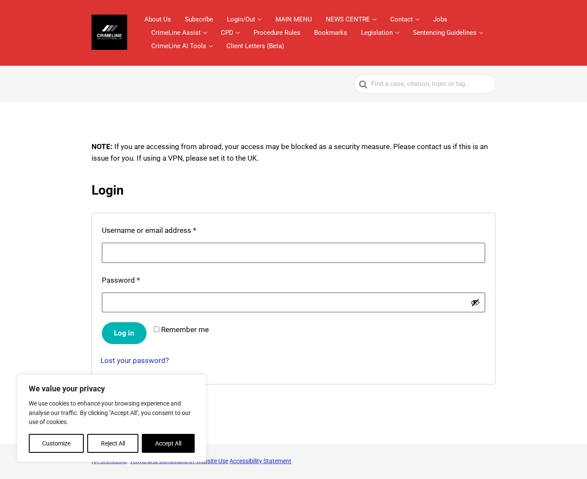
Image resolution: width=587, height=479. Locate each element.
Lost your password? (135, 360)
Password (123, 281)
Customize (56, 443)
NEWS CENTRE (348, 19)
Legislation (377, 33)
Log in (124, 333)
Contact (401, 19)
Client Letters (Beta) (255, 46)
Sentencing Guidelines (445, 33)
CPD (227, 33)
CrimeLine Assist (176, 33)
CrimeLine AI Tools (178, 46)
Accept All (168, 443)
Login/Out (241, 19)
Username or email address (151, 232)
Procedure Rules (277, 33)
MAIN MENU (293, 19)
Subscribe (199, 19)
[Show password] (475, 302)
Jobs (440, 19)
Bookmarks (330, 33)
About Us (157, 19)
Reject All (113, 443)
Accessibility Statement (260, 461)
